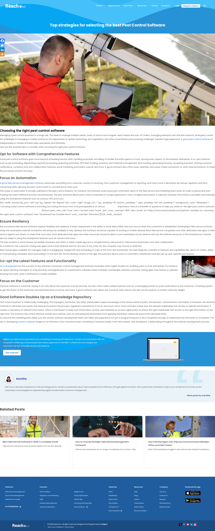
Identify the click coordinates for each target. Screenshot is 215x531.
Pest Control (113, 499)
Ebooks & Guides (140, 511)
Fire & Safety (113, 503)
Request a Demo (190, 6)
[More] (2, 54)
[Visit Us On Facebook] (184, 524)
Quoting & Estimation (47, 507)
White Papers (139, 507)
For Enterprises (11, 506)
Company (165, 5)
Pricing (154, 5)
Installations (113, 495)
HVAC (111, 492)
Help (136, 492)
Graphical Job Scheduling (49, 495)
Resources (141, 5)
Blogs (136, 495)
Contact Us (164, 495)
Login (177, 5)
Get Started (12, 352)
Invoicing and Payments (83, 503)
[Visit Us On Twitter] (180, 524)
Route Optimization (81, 495)
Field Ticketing (45, 492)
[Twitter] (2, 45)
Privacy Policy (69, 527)
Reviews (163, 499)
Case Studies (139, 503)
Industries (127, 5)
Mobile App (78, 499)
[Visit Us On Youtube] (188, 524)
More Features (79, 507)
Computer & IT (114, 507)
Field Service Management (15, 492)
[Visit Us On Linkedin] (192, 524)
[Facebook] (2, 41)
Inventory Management (48, 503)
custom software (27, 321)
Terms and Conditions (55, 527)
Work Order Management (14, 495)
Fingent (104, 524)
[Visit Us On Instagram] (195, 524)
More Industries (114, 511)
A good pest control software (196, 139)
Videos (136, 499)
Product (99, 5)
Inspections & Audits (12, 499)
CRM (41, 499)
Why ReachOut (165, 503)
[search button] (204, 6)
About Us (163, 492)
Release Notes (165, 507)
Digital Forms (114, 5)
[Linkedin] (2, 50)
